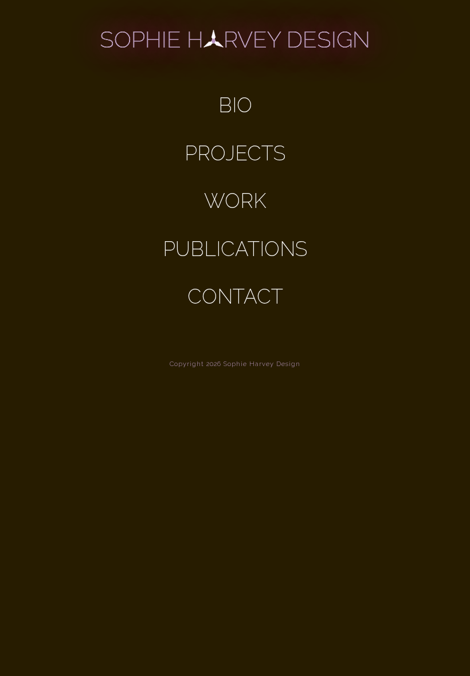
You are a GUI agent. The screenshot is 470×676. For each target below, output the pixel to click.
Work (235, 201)
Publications (235, 249)
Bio (235, 105)
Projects (235, 153)
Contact (235, 296)
